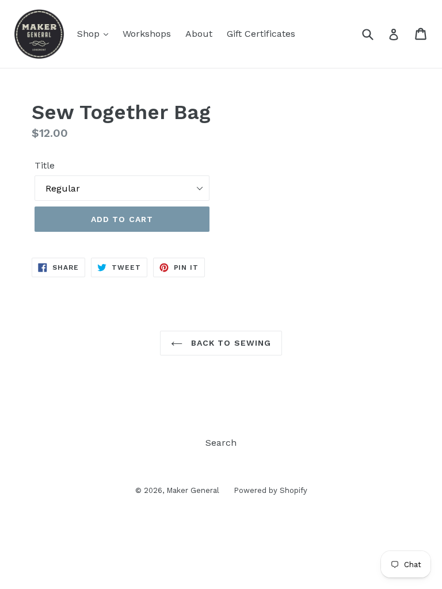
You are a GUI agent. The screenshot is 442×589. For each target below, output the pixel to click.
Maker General (192, 490)
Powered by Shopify (270, 490)
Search (221, 442)
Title (45, 165)
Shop (89, 33)
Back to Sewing (230, 342)
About (198, 33)
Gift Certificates (261, 33)
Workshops (147, 33)
